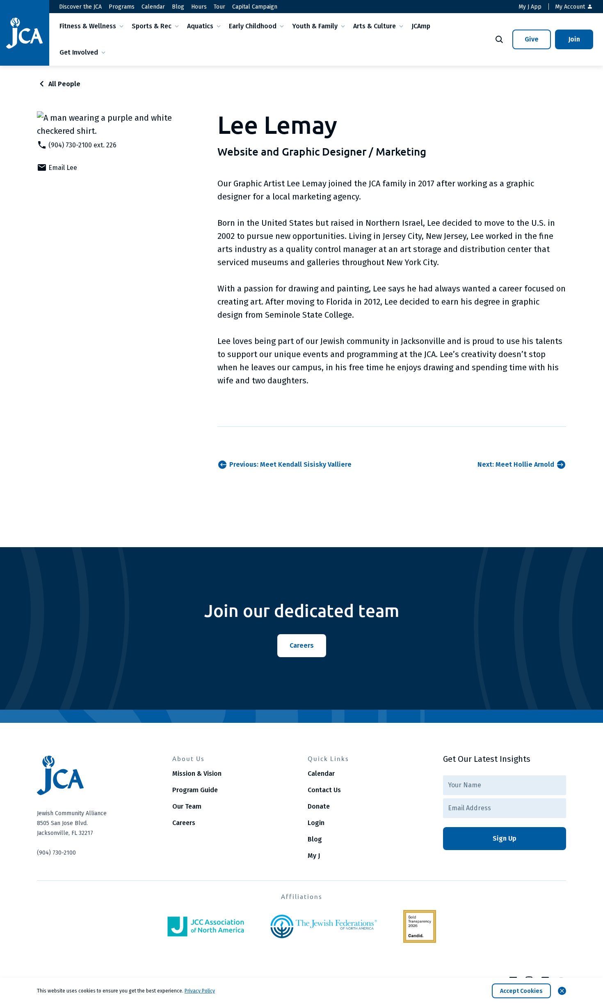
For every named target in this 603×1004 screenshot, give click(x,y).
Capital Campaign (254, 6)
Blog (178, 6)
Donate (319, 806)
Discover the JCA (80, 6)
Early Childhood (252, 26)
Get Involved (78, 52)
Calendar (153, 6)
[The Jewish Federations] (323, 926)
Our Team (186, 806)
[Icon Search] (499, 39)
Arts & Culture (374, 26)
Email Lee (62, 168)
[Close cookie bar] (562, 991)
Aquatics (200, 26)
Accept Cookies (521, 991)
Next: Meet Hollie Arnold (515, 464)
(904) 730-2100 (56, 852)
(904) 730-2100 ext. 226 (82, 145)
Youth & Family (315, 26)
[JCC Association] (205, 926)
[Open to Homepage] (98, 775)
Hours (199, 6)
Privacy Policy (200, 991)
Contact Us (324, 790)
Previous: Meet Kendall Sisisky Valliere (290, 464)
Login (316, 823)
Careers (183, 823)
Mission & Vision (197, 773)
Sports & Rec (151, 26)
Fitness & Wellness (87, 26)
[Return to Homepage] (24, 33)
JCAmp (420, 26)
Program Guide (195, 790)
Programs (122, 6)
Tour (219, 6)
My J (314, 856)
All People (64, 84)
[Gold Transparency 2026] (419, 926)
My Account (571, 6)
